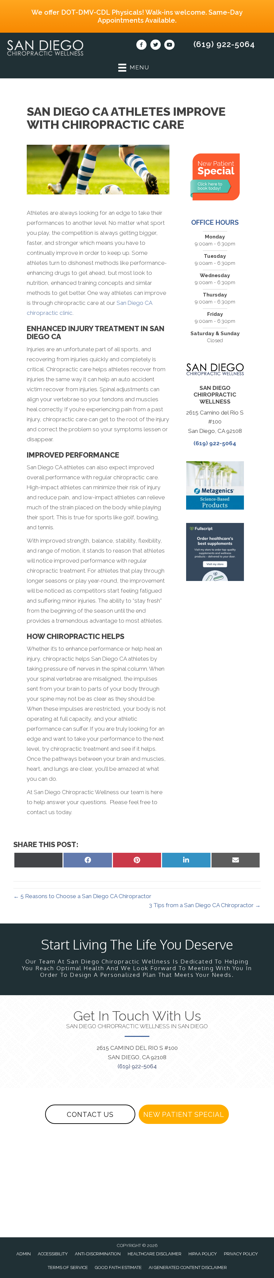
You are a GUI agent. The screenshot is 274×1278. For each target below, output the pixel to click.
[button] (90, 1114)
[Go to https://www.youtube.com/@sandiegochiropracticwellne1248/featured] (169, 45)
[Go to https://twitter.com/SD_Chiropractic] (155, 45)
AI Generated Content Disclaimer (188, 1267)
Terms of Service (68, 1267)
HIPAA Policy (202, 1253)
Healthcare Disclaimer (154, 1253)
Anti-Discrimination (98, 1253)
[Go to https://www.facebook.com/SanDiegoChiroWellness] (141, 45)
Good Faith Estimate (118, 1267)
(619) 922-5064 (224, 44)
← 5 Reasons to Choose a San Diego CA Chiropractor (82, 896)
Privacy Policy (241, 1253)
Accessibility (53, 1253)
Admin (23, 1253)
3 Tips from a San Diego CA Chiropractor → (205, 905)
